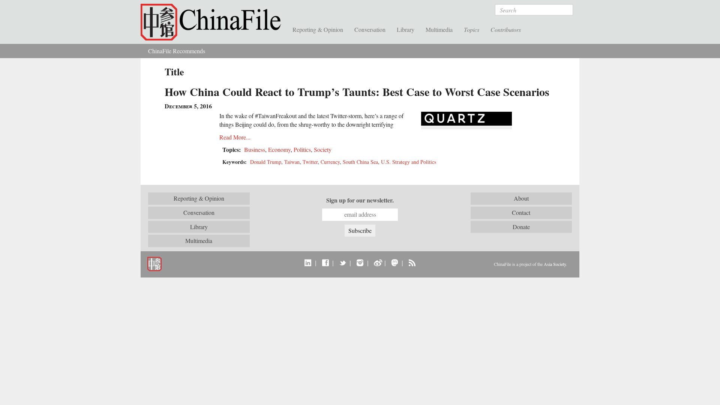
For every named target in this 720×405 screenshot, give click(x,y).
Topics (471, 29)
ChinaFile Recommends (176, 51)
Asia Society (555, 264)
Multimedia (439, 29)
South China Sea (360, 161)
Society (323, 149)
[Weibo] (377, 262)
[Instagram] (359, 262)
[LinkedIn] (308, 262)
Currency (330, 161)
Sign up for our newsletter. (360, 200)
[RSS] (412, 262)
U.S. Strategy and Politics (408, 161)
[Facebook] (325, 262)
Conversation (370, 29)
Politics (302, 149)
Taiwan (292, 161)
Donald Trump (265, 161)
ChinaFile (214, 22)
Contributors (505, 29)
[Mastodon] (394, 262)
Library (405, 29)
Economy (279, 149)
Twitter (310, 161)
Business (254, 149)
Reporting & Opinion (317, 29)
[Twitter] (342, 262)
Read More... (234, 137)
